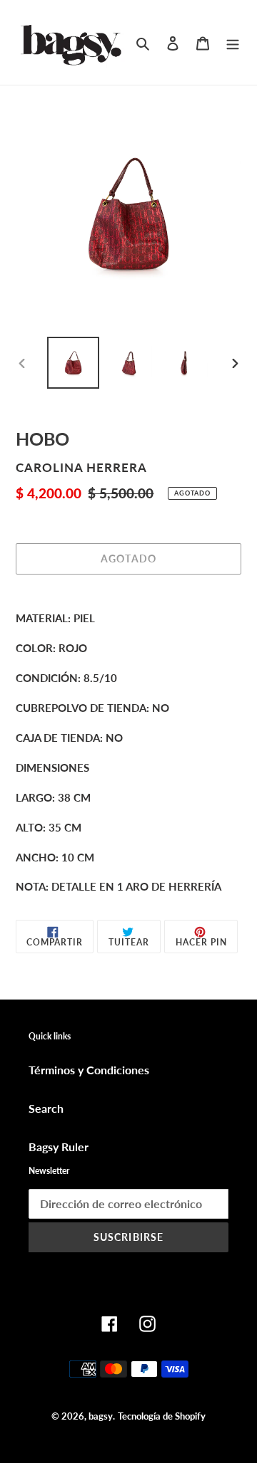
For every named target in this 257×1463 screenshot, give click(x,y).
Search (46, 1108)
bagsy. (102, 1416)
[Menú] (233, 42)
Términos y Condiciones (89, 1069)
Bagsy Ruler (59, 1146)
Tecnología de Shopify (162, 1416)
